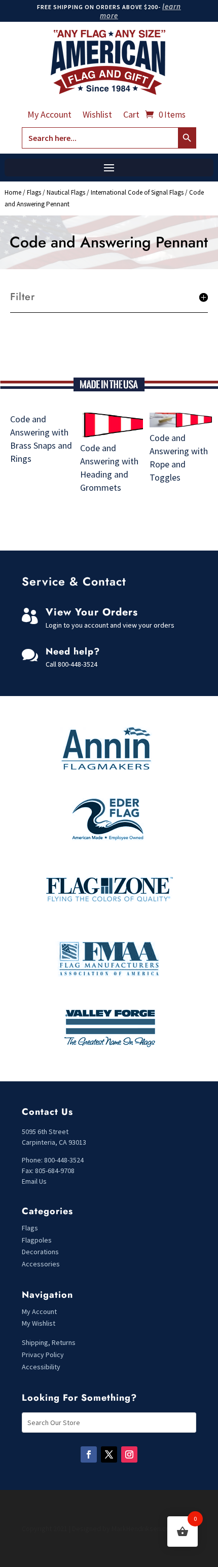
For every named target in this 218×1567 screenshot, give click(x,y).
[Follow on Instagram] (129, 1454)
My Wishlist (38, 1323)
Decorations (40, 1251)
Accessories (41, 1263)
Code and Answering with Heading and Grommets (109, 467)
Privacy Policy (43, 1354)
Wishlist (97, 115)
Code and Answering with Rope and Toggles (179, 457)
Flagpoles (37, 1240)
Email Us (34, 1181)
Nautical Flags (66, 192)
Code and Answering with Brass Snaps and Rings (41, 438)
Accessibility (41, 1366)
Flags (34, 192)
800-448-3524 (77, 664)
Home (13, 192)
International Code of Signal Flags (137, 192)
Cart (131, 115)
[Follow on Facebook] (89, 1454)
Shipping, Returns (49, 1342)
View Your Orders (92, 612)
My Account (49, 115)
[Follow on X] (109, 1454)
